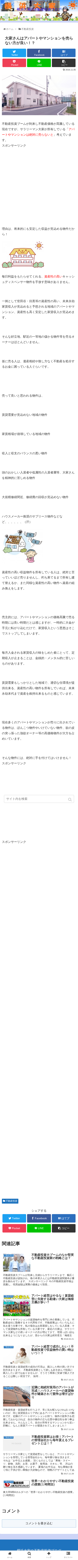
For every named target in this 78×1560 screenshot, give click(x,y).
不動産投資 (11, 1201)
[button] (70, 799)
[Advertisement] (34, 174)
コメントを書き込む (39, 1523)
